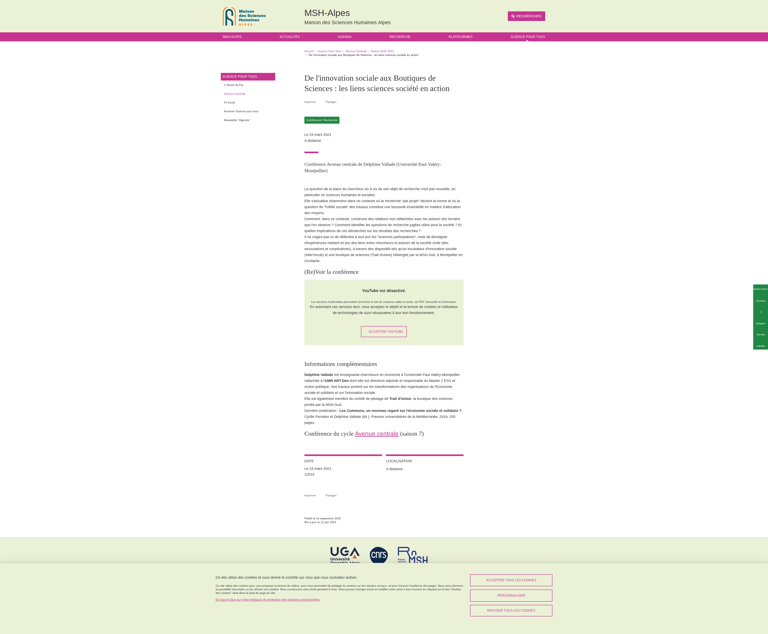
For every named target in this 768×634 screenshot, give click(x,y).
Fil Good (229, 102)
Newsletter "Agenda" (237, 120)
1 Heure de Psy (234, 84)
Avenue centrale (377, 433)
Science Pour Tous (528, 37)
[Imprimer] (321, 101)
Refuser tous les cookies (511, 610)
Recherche (400, 37)
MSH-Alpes (232, 37)
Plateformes (461, 37)
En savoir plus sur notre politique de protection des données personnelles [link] (268, 599)
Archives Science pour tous (241, 111)
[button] (341, 102)
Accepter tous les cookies (511, 580)
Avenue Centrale (356, 51)
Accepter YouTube (386, 331)
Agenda (345, 37)
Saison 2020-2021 (382, 51)
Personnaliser (511, 595)
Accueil (308, 51)
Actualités (290, 37)
